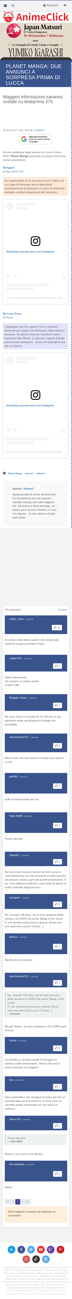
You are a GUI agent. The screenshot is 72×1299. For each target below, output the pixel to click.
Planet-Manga (15, 473)
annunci (29, 473)
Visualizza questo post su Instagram (30, 251)
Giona (13, 1040)
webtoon (40, 473)
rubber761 (15, 658)
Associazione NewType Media (28, 1270)
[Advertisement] (36, 568)
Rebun (13, 936)
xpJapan (14, 897)
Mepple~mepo (18, 697)
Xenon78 (14, 1119)
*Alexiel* (14, 855)
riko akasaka (17, 1164)
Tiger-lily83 (15, 815)
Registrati (52, 5)
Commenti (39, 130)
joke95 (13, 776)
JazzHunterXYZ (18, 737)
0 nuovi (62, 609)
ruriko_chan (16, 618)
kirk (11, 1079)
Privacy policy (58, 1293)
